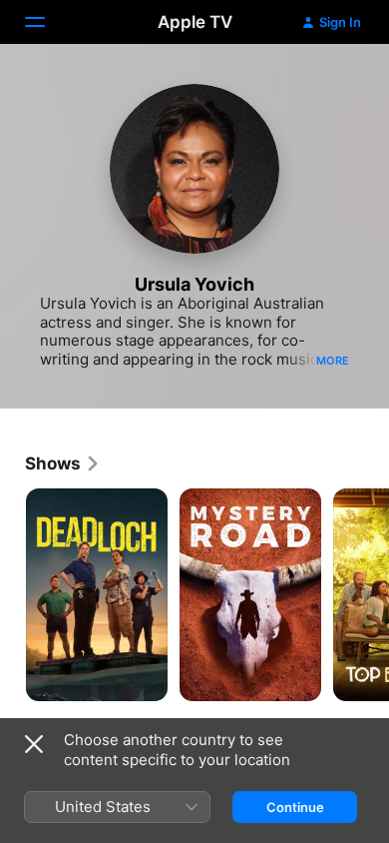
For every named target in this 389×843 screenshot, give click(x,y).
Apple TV (195, 22)
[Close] (34, 744)
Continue (295, 807)
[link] (63, 463)
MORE (332, 361)
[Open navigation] (47, 22)
